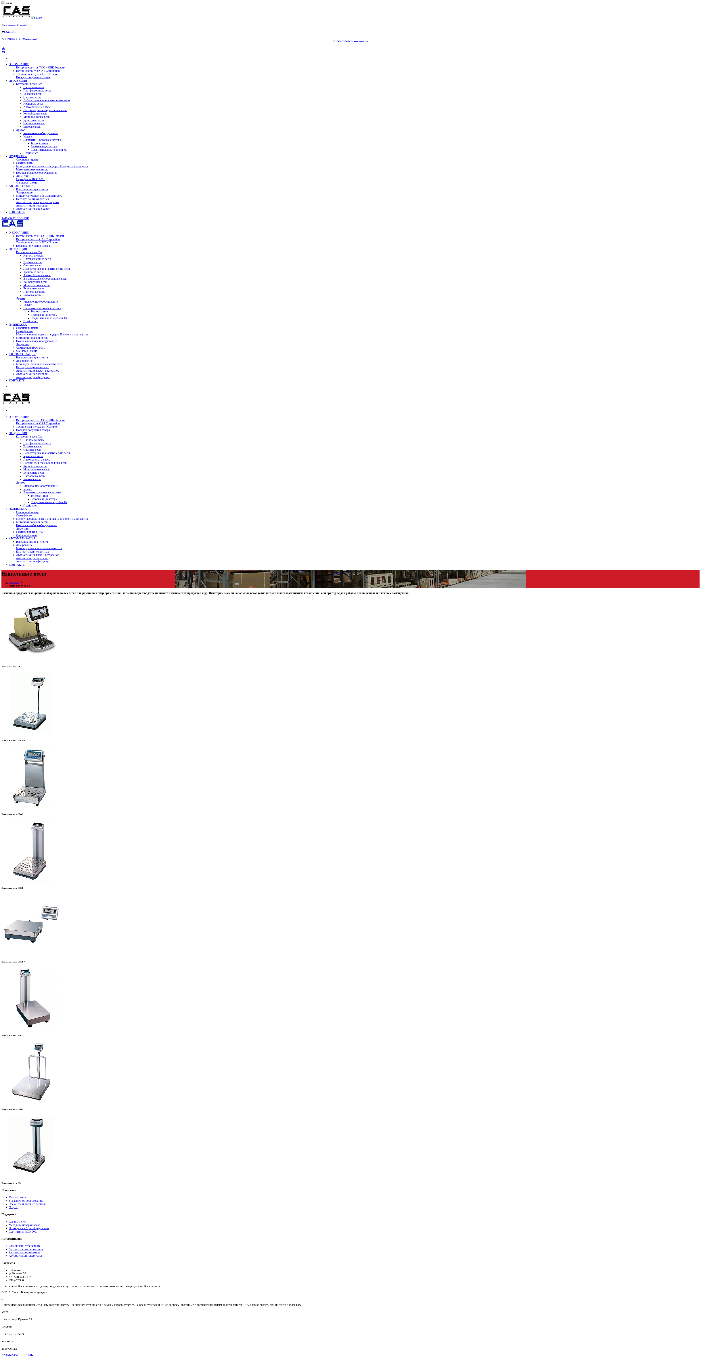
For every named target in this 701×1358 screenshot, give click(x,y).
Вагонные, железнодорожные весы (45, 110)
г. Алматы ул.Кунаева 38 (16, 25)
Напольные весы (33, 87)
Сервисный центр (27, 159)
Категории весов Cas (29, 83)
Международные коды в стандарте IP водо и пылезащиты (52, 166)
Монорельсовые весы (36, 116)
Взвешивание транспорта (32, 189)
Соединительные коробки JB (49, 149)
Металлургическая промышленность (39, 195)
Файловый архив (26, 182)
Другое (20, 129)
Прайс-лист (30, 152)
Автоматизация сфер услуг (33, 208)
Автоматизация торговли (32, 205)
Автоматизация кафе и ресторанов (37, 202)
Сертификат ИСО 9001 (30, 179)
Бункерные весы (33, 120)
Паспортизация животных (32, 198)
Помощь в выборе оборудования (36, 172)
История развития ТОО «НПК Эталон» (40, 67)
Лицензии (22, 175)
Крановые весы (33, 103)
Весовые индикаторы (44, 146)
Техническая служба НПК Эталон (37, 74)
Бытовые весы (32, 126)
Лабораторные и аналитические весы (46, 100)
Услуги (27, 136)
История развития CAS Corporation (38, 70)
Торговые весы (32, 93)
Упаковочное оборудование (40, 133)
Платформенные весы (37, 90)
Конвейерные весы (35, 113)
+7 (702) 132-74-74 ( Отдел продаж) (20, 39)
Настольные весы (34, 123)
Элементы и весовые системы (42, 139)
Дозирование (24, 192)
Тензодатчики (39, 143)
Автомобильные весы (37, 106)
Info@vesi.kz (10, 32)
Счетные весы (32, 97)
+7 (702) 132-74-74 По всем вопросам (350, 41)
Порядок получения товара (33, 77)
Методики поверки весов (32, 169)
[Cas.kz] (21, 17)
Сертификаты (24, 162)
